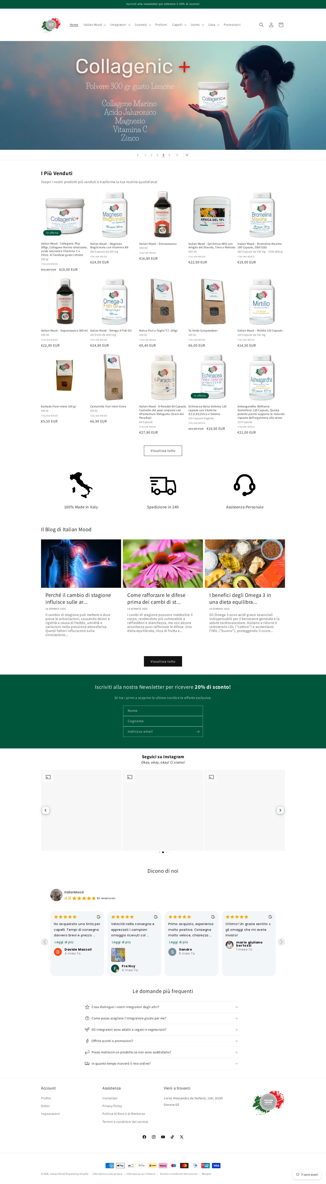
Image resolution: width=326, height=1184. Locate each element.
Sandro (128, 949)
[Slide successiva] (177, 155)
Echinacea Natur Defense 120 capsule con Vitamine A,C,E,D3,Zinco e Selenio (207, 410)
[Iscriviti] (198, 731)
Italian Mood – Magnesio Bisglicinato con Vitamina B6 (109, 245)
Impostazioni (50, 1114)
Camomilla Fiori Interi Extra (108, 406)
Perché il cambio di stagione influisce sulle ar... (78, 598)
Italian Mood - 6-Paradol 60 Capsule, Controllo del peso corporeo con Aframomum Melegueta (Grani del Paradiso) (163, 412)
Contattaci (110, 1098)
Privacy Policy (112, 1106)
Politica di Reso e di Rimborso (123, 1114)
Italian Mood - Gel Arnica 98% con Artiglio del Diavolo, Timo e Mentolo (212, 245)
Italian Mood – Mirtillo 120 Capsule (260, 330)
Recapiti (207, 1173)
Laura (241, 949)
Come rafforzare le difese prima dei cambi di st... (156, 598)
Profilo (46, 1098)
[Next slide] (281, 941)
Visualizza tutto (163, 450)
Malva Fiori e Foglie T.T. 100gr (158, 330)
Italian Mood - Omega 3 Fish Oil (111, 330)
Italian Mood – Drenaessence (158, 244)
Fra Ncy (71, 966)
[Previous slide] (44, 941)
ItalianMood (74, 892)
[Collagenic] (163, 95)
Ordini (45, 1106)
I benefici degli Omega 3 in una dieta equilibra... (240, 598)
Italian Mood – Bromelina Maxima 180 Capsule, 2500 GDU (260, 245)
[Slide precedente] (138, 155)
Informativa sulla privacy (107, 1173)
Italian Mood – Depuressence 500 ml (64, 330)
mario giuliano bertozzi (192, 944)
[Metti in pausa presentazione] (188, 155)
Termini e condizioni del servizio (125, 1122)
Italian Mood (57, 1173)
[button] (94, 24)
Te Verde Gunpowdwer (203, 330)
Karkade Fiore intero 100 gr (58, 406)
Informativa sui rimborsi (141, 1173)
